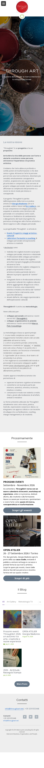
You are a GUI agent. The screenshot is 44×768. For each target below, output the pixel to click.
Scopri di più (22, 578)
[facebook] (25, 717)
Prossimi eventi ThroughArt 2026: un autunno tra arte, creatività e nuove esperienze (12, 636)
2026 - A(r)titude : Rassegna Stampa (12, 671)
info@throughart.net (14, 708)
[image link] (22, 7)
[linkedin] (30, 717)
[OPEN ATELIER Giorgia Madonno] (31, 619)
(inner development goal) (19, 365)
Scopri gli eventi (22, 510)
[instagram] (36, 717)
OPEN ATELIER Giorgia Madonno (31, 632)
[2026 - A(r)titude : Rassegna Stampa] (12, 658)
